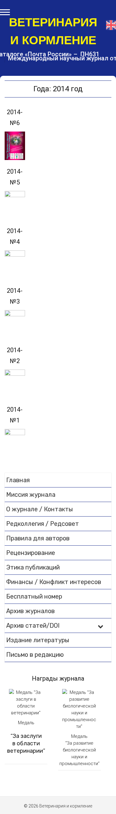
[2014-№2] (15, 384)
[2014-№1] (15, 443)
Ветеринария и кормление (53, 31)
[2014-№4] (15, 264)
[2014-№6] (15, 146)
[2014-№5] (15, 205)
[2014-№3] (15, 324)
